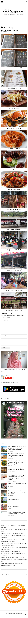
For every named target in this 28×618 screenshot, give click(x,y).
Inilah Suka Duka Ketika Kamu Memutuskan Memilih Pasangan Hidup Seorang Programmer (13, 535)
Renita (2, 563)
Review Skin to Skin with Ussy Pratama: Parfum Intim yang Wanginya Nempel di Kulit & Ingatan (16, 477)
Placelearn (3, 533)
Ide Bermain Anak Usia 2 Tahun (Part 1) (15, 557)
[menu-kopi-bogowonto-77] (14, 41)
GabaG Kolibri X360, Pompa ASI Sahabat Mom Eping (16, 505)
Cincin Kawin (4, 547)
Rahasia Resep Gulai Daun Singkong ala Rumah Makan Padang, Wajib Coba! (15, 462)
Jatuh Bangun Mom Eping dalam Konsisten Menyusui (17, 498)
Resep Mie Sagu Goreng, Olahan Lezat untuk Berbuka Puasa (16, 512)
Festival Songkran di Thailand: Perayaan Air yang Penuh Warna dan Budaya (16, 492)
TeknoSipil (4, 525)
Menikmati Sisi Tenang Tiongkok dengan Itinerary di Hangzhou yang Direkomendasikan (17, 448)
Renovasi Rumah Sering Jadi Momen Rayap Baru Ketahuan (16, 468)
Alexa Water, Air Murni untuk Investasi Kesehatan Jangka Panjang (16, 455)
